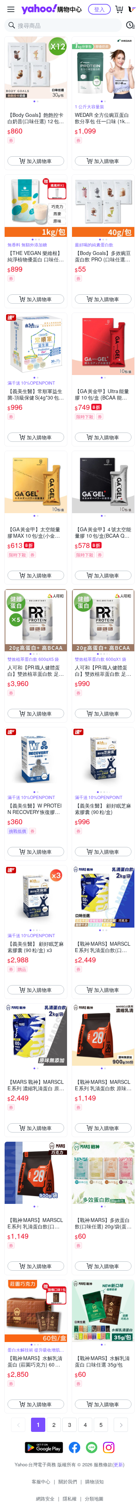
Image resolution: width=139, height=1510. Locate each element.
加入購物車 (39, 160)
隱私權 (70, 1498)
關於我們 (67, 1481)
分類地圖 (94, 1498)
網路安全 (45, 1498)
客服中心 (41, 1481)
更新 (118, 1464)
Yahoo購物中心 (51, 9)
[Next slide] (62, 68)
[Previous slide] (9, 68)
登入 (99, 9)
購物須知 (94, 1481)
